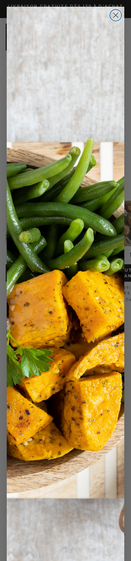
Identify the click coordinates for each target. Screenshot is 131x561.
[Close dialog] (116, 15)
